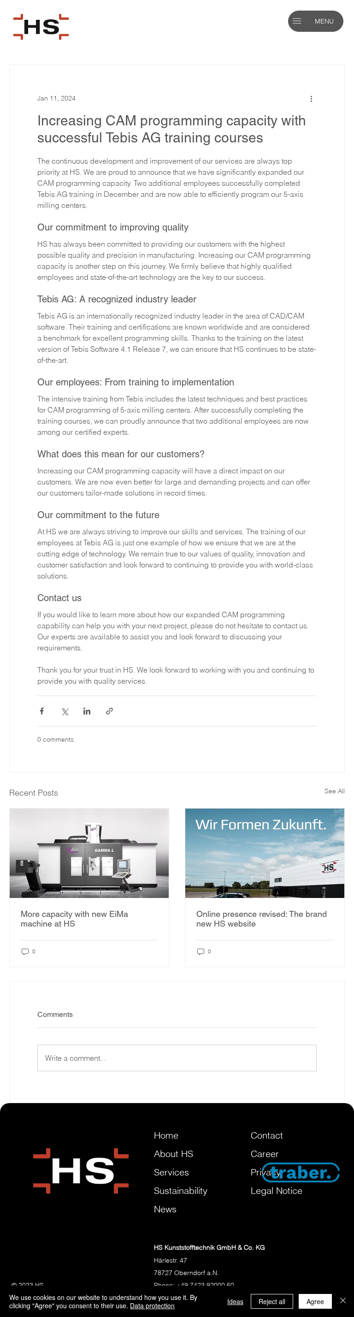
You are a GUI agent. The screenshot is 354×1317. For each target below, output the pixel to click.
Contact (267, 1135)
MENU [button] (324, 21)
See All (334, 791)
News (165, 1209)
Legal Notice (276, 1190)
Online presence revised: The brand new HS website (261, 918)
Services (171, 1172)
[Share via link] (109, 711)
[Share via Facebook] (41, 711)
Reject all (272, 1301)
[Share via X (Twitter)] (64, 711)
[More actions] (311, 98)
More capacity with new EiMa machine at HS (74, 918)
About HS (173, 1153)
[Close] (342, 1301)
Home (166, 1135)
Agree (315, 1301)
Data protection (152, 1305)
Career (265, 1153)
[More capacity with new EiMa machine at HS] (89, 853)
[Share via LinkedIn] (87, 711)
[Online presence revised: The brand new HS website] (264, 853)
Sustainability (180, 1190)
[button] (297, 21)
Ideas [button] (235, 1301)
